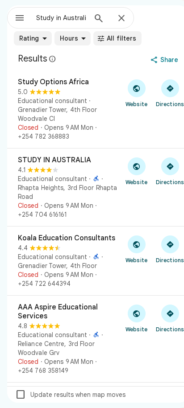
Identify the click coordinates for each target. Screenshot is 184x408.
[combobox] (61, 17)
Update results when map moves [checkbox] (70, 394)
